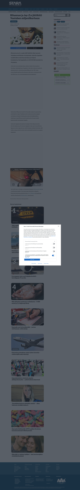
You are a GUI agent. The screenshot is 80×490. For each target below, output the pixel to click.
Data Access (40, 263)
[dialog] (40, 245)
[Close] (59, 227)
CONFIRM (32, 259)
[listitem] (40, 241)
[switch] (53, 244)
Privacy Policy (46, 263)
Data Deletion (34, 263)
